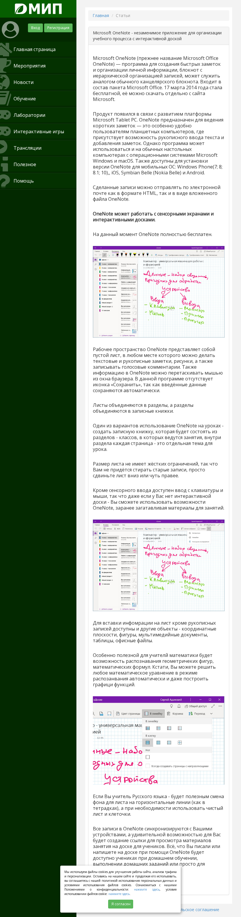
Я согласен (120, 903)
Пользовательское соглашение (187, 909)
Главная (101, 15)
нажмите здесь (147, 889)
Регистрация (58, 27)
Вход (35, 27)
